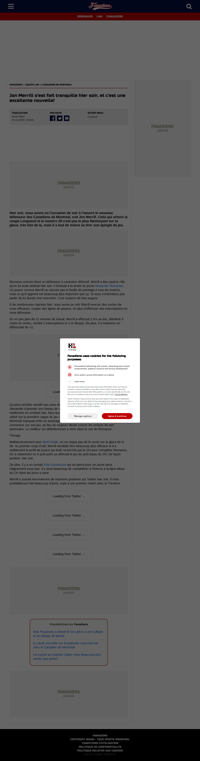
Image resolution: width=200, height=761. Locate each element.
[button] (100, 381)
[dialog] (100, 380)
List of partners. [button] (121, 394)
